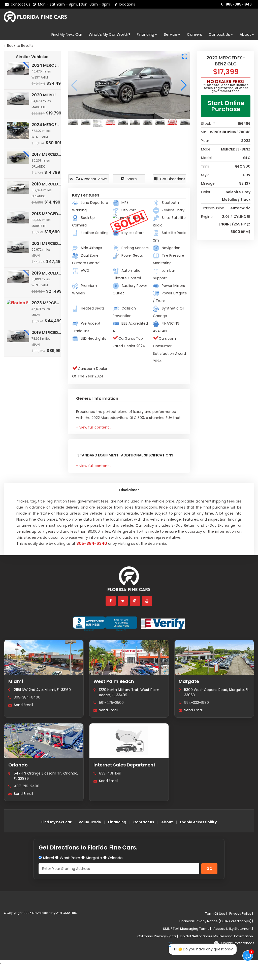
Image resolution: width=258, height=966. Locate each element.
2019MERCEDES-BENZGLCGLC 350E (46, 273)
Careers (194, 34)
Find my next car (66, 34)
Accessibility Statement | (233, 928)
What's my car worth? (109, 34)
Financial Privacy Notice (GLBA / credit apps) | (216, 921)
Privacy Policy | (241, 913)
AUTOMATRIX (66, 912)
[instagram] (135, 601)
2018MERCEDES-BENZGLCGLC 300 (46, 184)
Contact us (143, 822)
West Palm (70, 857)
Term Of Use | (216, 913)
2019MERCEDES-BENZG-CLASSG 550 (46, 332)
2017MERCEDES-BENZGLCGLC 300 (46, 154)
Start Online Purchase (226, 106)
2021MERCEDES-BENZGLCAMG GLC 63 (46, 243)
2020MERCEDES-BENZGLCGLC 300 (46, 95)
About (245, 34)
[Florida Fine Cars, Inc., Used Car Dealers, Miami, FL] (105, 623)
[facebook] (111, 601)
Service (170, 34)
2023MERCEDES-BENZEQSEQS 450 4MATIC (46, 303)
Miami (15, 681)
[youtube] (147, 601)
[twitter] (123, 601)
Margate (189, 681)
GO (209, 868)
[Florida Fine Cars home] (129, 581)
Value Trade (90, 822)
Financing (145, 34)
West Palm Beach (113, 681)
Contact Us (219, 34)
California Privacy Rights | (157, 936)
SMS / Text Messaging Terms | (187, 928)
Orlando (18, 765)
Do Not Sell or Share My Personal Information (216, 936)
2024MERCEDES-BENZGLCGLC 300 (46, 65)
